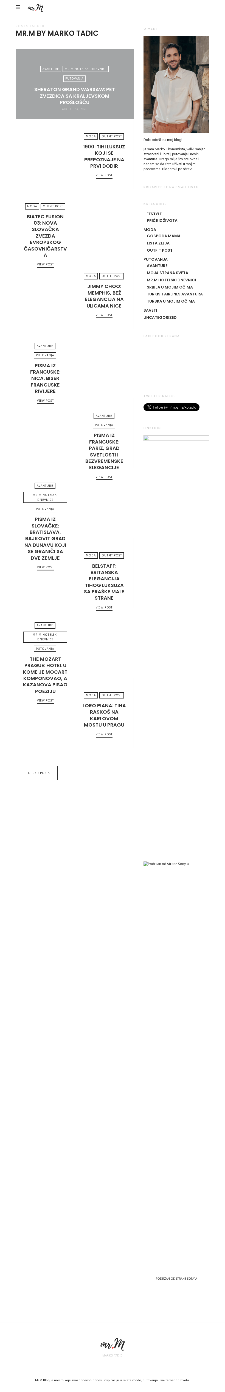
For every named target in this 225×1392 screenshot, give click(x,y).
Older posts (39, 773)
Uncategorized (160, 317)
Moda (91, 136)
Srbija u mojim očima (170, 287)
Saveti (150, 310)
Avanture (51, 69)
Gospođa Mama (164, 236)
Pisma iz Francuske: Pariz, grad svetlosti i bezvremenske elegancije (45, 433)
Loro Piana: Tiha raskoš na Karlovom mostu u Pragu (45, 713)
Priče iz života (162, 220)
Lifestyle (153, 214)
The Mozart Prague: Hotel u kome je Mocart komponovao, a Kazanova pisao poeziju (104, 643)
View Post (104, 175)
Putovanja (74, 78)
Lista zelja (158, 243)
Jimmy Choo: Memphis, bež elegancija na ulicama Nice (45, 294)
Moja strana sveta (167, 273)
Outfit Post (112, 136)
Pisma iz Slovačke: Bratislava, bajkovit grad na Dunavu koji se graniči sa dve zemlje (104, 503)
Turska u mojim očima (171, 301)
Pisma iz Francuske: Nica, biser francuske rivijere (104, 364)
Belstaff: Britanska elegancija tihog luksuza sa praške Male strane (45, 573)
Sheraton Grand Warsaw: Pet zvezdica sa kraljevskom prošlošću (74, 96)
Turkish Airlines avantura (175, 294)
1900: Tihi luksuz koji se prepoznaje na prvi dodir (45, 154)
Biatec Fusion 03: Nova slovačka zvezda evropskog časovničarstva (104, 224)
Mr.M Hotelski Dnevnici (85, 69)
